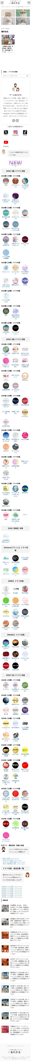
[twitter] (13, 120)
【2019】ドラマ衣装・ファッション (11, 897)
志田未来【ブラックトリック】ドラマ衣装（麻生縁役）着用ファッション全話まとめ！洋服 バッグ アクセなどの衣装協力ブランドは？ (20, 950)
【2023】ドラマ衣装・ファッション (11, 890)
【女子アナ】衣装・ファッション (12, 860)
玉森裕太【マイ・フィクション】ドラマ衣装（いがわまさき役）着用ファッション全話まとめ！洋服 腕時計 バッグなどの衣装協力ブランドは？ (19, 1030)
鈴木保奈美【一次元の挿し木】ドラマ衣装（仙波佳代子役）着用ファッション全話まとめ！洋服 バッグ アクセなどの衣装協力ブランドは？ (19, 1017)
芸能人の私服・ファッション (10, 858)
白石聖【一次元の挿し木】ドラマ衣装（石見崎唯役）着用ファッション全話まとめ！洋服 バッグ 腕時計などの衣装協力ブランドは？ (20, 990)
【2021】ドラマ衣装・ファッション (11, 893)
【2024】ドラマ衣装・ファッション (11, 888)
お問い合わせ (10, 1046)
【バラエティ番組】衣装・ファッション (13, 862)
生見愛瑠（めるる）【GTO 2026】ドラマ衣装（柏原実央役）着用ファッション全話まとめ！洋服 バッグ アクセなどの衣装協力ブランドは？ (19, 909)
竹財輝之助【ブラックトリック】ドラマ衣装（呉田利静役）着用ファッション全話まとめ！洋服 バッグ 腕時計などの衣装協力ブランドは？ (19, 936)
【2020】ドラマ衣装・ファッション (11, 895)
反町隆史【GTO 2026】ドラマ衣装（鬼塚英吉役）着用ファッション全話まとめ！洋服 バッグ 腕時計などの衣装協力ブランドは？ (20, 923)
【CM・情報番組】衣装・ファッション (13, 863)
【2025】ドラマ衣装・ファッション (11, 886)
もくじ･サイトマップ (19, 1046)
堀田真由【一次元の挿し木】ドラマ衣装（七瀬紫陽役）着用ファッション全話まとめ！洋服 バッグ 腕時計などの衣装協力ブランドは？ (20, 976)
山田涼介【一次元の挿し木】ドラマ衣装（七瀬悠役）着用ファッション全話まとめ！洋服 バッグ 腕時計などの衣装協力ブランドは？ (20, 1003)
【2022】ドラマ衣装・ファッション (11, 891)
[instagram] (17, 120)
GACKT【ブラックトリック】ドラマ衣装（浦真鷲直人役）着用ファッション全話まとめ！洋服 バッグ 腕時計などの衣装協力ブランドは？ (19, 963)
